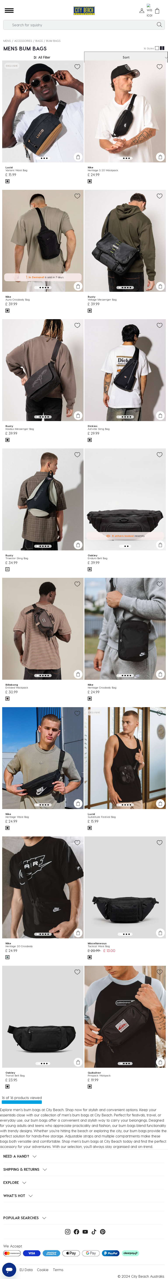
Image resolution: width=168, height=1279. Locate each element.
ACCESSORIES (23, 40)
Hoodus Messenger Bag (19, 428)
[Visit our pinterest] (101, 1231)
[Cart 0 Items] (157, 11)
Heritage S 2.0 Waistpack (103, 170)
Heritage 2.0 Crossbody (19, 946)
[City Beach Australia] (84, 11)
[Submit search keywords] (159, 24)
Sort (126, 57)
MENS (7, 40)
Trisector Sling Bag (16, 558)
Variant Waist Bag (16, 170)
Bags (39, 40)
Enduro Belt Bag (97, 558)
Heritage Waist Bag (17, 816)
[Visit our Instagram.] (66, 1231)
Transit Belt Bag (15, 1075)
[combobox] (84, 25)
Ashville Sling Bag (99, 428)
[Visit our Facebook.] (75, 1231)
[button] (9, 11)
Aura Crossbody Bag (17, 299)
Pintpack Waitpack (99, 1075)
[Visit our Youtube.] (84, 1231)
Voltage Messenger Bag (102, 299)
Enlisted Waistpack (16, 687)
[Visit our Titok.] (93, 1231)
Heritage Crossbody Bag (102, 687)
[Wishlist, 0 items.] (149, 11)
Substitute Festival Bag (102, 816)
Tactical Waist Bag (99, 946)
